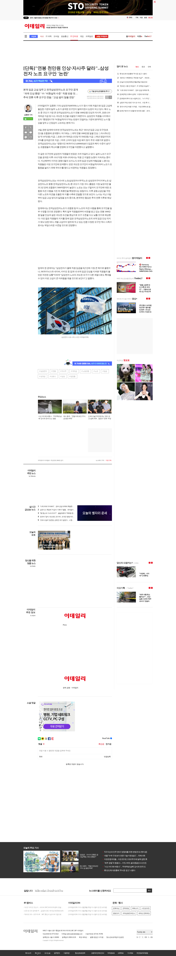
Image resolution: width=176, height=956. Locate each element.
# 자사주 (63, 371)
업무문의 (57, 953)
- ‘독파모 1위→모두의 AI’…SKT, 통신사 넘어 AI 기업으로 (42, 914)
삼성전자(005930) (69, 105)
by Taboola (32, 476)
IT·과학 (48, 36)
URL (30, 137)
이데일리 (46, 26)
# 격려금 (74, 371)
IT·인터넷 (74, 36)
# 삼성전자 (43, 371)
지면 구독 (108, 460)
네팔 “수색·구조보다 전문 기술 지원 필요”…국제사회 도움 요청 (127, 856)
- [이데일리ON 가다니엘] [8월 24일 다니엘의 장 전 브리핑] (87, 911)
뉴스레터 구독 (100, 460)
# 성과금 (42, 376)
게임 (82, 36)
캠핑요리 (116, 913)
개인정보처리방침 (142, 953)
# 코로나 (53, 376)
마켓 (139, 36)
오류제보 (120, 953)
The (147, 36)
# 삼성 (62, 376)
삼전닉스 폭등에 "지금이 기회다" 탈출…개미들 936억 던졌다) (60, 510)
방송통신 (64, 36)
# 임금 (105, 371)
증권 (143, 67)
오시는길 (47, 953)
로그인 (150, 17)
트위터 (30, 127)
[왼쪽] (66, 532)
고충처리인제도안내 (97, 953)
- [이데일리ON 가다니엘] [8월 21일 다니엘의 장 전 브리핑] (87, 914)
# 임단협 (72, 376)
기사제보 (130, 953)
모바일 (56, 36)
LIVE (26, 18)
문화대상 (116, 908)
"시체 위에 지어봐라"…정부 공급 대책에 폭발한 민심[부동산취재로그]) (63, 506)
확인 (149, 890)
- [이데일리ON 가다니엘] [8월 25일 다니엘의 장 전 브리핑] (87, 907)
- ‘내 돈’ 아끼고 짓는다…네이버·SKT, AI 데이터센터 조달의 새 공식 (43, 907)
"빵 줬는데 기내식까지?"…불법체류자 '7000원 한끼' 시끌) (58, 513)
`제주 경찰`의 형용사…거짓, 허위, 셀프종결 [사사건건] (124, 863)
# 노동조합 (85, 371)
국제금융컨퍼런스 (129, 913)
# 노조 (96, 371)
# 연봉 (53, 371)
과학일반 (89, 36)
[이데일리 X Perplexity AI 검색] (67, 81)
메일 (25, 132)
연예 (149, 67)
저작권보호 (111, 953)
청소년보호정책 (80, 953)
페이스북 (25, 127)
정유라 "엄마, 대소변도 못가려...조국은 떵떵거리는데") (57, 517)
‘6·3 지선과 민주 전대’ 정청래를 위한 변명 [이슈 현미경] (124, 852)
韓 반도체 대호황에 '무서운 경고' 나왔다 (118, 870)
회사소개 (28, 953)
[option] (68, 18)
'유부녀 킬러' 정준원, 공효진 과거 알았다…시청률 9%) (57, 520)
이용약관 (66, 953)
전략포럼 (126, 908)
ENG (130, 17)
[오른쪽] (69, 532)
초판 (145, 17)
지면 (141, 17)
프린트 (30, 132)
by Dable (32, 566)
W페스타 (135, 908)
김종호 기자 (28, 115)
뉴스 (137, 67)
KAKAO (25, 137)
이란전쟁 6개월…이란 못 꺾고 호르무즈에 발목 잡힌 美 (124, 859)
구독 (136, 17)
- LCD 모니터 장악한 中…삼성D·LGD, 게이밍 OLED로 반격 (43, 911)
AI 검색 (33, 36)
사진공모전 (145, 908)
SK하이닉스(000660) (75, 143)
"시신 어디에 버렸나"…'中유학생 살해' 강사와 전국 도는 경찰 (126, 867)
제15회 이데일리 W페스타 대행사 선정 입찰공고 (51, 891)
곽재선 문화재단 (144, 913)
